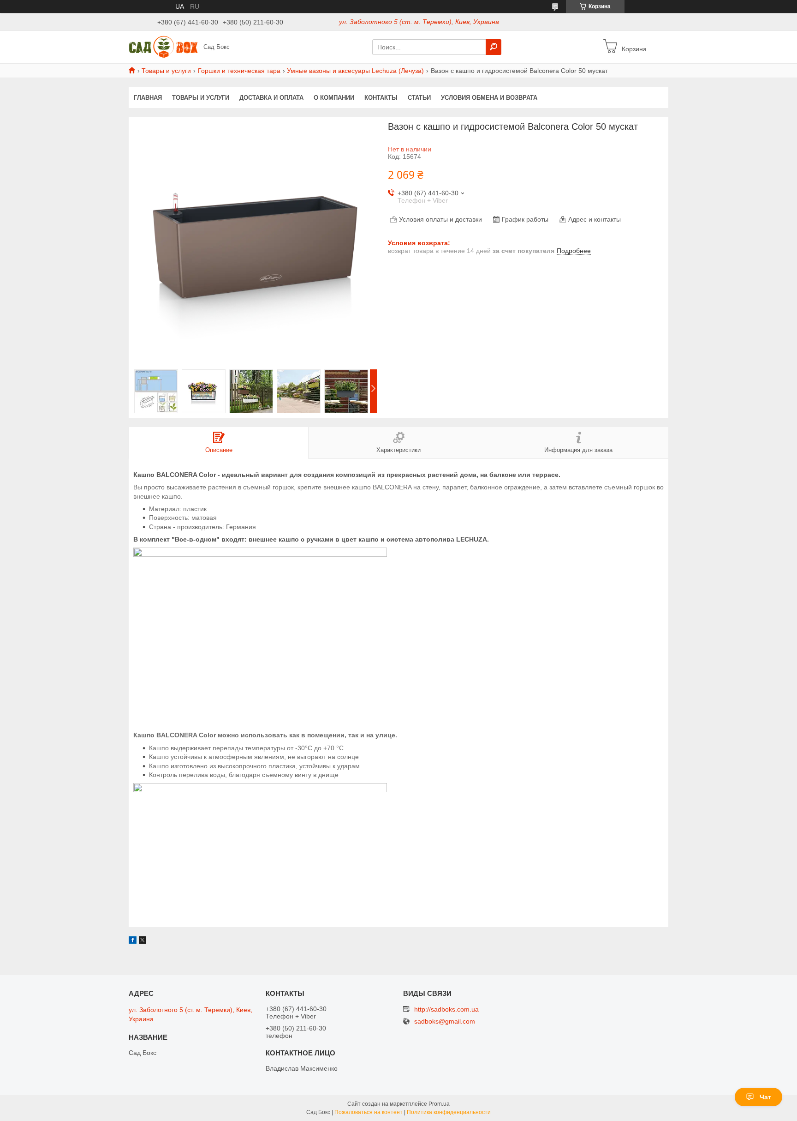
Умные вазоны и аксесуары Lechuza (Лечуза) (355, 70)
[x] (142, 941)
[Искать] (493, 47)
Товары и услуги (166, 70)
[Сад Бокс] (163, 46)
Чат (765, 1097)
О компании (334, 97)
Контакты (381, 97)
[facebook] (133, 941)
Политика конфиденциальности (449, 1112)
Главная (148, 97)
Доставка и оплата (271, 97)
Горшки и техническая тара (239, 70)
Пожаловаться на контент (368, 1112)
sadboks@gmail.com (444, 1021)
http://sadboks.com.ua (446, 1009)
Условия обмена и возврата (489, 97)
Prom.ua (439, 1104)
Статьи (419, 97)
